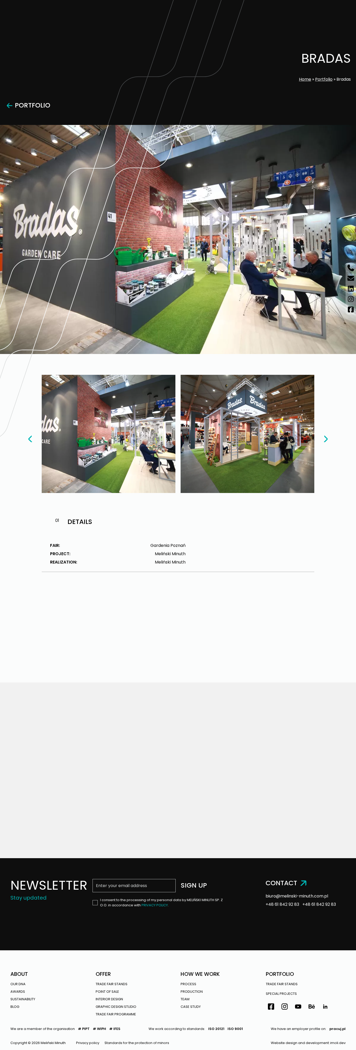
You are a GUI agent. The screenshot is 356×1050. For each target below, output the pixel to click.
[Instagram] (284, 1007)
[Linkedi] (325, 1007)
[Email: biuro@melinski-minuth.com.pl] (351, 278)
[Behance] (311, 1007)
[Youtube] (298, 1007)
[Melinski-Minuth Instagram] (351, 299)
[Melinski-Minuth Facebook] (351, 309)
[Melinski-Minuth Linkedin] (351, 288)
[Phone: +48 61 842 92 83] (351, 268)
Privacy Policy (155, 905)
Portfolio (324, 79)
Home (305, 79)
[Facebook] (271, 1007)
